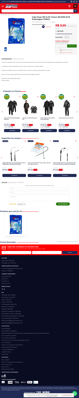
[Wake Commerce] (46, 392)
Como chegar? (6, 359)
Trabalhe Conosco (6, 352)
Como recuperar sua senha (9, 335)
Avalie (53, 22)
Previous (2, 111)
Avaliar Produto (63, 204)
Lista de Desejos (6, 328)
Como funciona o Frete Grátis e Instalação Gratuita (15, 340)
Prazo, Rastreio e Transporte (9, 331)
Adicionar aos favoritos (67, 52)
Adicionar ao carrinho (67, 49)
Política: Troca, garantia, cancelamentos (12, 345)
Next (77, 111)
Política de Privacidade (52, 395)
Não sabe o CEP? (48, 26)
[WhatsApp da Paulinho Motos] (76, 1)
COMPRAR (12, 130)
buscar (75, 10)
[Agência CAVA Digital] (38, 392)
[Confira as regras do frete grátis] (6, 97)
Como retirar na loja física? (9, 338)
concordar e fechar (67, 395)
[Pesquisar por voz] (3, 11)
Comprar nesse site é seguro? (9, 347)
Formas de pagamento (8, 349)
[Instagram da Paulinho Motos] (71, 1)
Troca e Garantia (6, 342)
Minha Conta (5, 354)
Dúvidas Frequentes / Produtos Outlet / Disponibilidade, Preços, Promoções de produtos (25, 333)
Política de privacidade (8, 369)
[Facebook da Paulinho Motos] (74, 1)
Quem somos (5, 366)
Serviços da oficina (7, 364)
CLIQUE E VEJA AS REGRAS (59, 1)
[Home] (16, 6)
